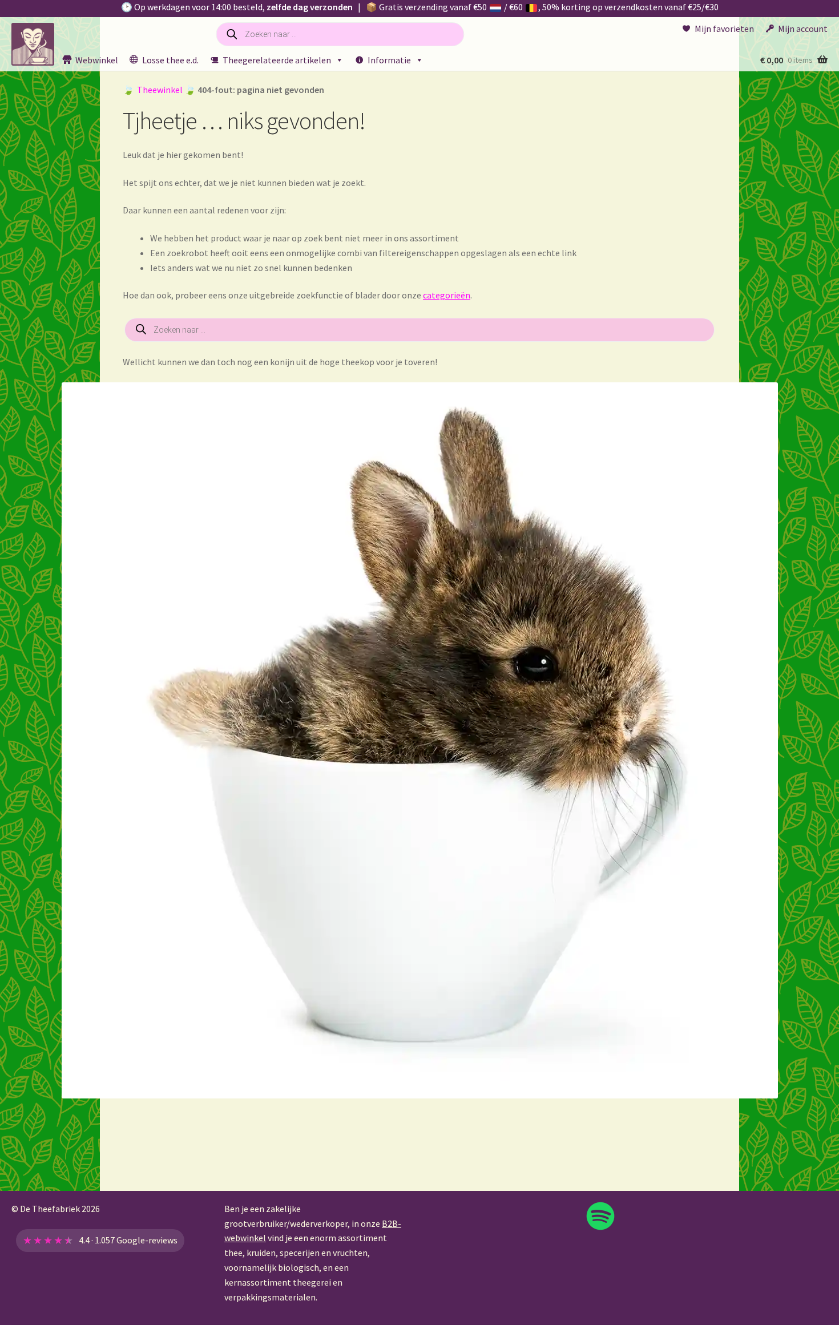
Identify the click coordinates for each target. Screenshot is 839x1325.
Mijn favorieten (724, 28)
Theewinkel (160, 89)
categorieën (446, 295)
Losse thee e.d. (170, 60)
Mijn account (803, 28)
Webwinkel (96, 60)
